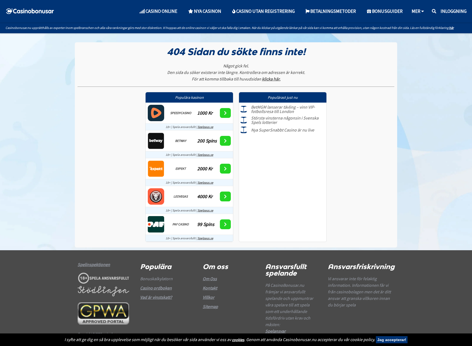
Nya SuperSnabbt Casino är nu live (282, 130)
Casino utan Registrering (265, 11)
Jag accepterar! (391, 340)
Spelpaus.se (205, 127)
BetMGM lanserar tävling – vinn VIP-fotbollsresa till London (283, 109)
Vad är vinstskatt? (156, 297)
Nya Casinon (207, 11)
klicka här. (271, 79)
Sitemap (210, 306)
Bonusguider (387, 11)
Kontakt (210, 288)
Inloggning (454, 11)
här (451, 28)
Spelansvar (275, 331)
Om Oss (210, 278)
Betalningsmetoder (332, 11)
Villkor (208, 297)
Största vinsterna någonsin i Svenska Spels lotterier (284, 120)
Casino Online (161, 11)
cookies (238, 339)
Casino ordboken (156, 288)
